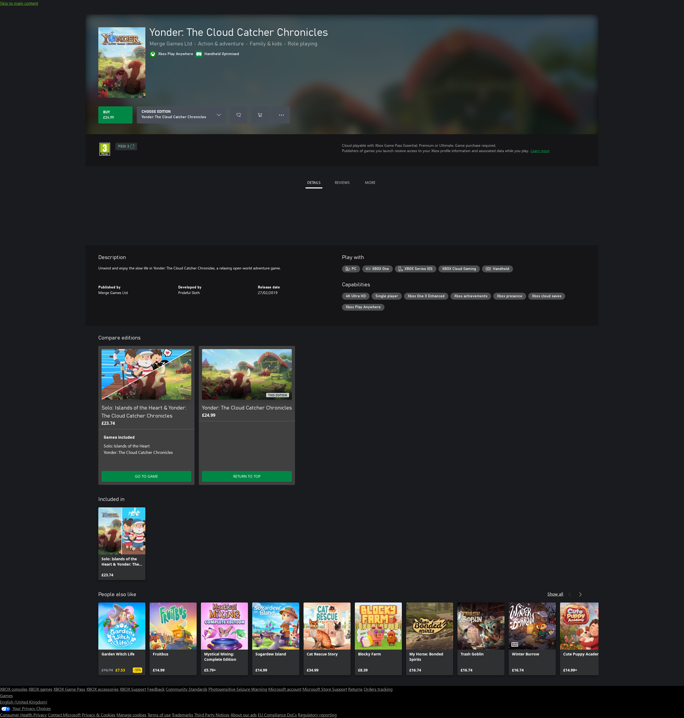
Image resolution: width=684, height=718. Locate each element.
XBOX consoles (14, 689)
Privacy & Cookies (98, 714)
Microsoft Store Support (324, 689)
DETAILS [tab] (313, 182)
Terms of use (159, 714)
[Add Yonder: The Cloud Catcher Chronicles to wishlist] (238, 114)
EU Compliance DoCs (277, 714)
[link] (121, 543)
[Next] (580, 594)
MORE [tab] (370, 182)
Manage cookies (131, 714)
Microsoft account (284, 689)
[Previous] (569, 594)
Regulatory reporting (317, 714)
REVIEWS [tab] (342, 182)
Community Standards (186, 689)
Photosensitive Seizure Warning (237, 689)
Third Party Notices (212, 714)
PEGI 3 (123, 146)
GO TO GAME (146, 476)
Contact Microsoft (64, 714)
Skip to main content (19, 3)
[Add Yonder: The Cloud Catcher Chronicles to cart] (260, 114)
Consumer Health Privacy (23, 714)
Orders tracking (378, 689)
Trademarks (182, 714)
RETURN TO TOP (247, 476)
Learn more (540, 150)
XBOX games (40, 689)
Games (6, 695)
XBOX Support (133, 689)
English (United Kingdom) (23, 702)
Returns (355, 689)
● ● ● (281, 114)
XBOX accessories (102, 689)
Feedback (156, 689)
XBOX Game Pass (69, 689)
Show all (555, 594)
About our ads (244, 714)
